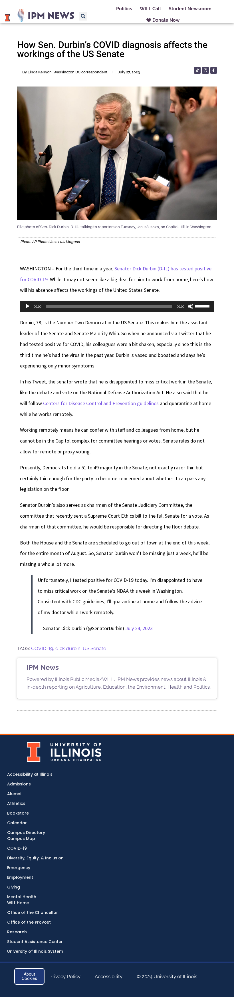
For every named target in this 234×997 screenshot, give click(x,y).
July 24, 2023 (139, 628)
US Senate (94, 648)
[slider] (203, 306)
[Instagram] (205, 70)
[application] (117, 306)
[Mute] (190, 306)
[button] (83, 16)
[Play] (27, 306)
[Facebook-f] (213, 70)
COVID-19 (42, 648)
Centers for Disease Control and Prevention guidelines (101, 403)
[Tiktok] (197, 70)
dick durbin (67, 648)
